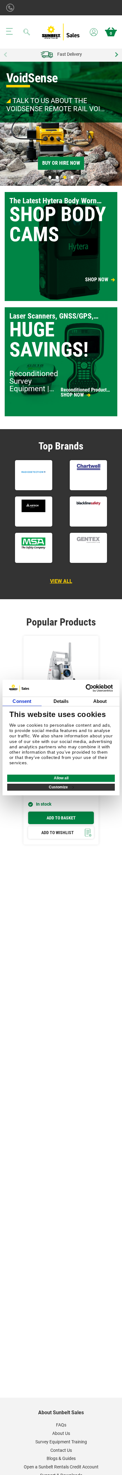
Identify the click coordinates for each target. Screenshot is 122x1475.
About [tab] (100, 701)
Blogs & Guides (61, 1458)
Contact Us (61, 1450)
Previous (6, 54)
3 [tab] (65, 177)
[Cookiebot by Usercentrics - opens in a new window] (86, 688)
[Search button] (27, 32)
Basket (111, 33)
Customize (58, 787)
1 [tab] (50, 177)
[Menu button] (9, 31)
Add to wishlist (57, 832)
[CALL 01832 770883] (12, 8)
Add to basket (61, 817)
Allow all (61, 778)
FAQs (61, 1424)
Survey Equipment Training (61, 1441)
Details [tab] (61, 701)
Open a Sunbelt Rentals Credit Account (61, 1466)
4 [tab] (72, 177)
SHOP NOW (96, 279)
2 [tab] (57, 177)
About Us (61, 1433)
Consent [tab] (22, 701)
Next (115, 54)
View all (61, 581)
